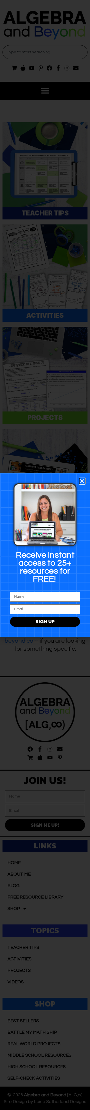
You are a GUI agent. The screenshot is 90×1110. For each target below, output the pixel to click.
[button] (82, 481)
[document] (45, 555)
